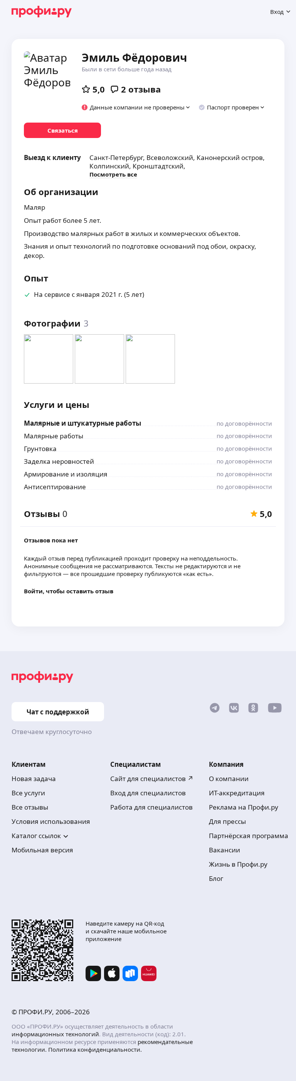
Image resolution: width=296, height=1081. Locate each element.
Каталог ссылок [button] (36, 835)
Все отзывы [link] (30, 807)
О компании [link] (229, 778)
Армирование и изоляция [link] (66, 474)
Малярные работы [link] (53, 435)
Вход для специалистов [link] (148, 792)
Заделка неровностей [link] (59, 461)
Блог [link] (216, 878)
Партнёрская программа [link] (248, 835)
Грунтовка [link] (40, 448)
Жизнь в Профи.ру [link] (238, 864)
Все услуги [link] (28, 792)
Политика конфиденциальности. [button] (95, 1049)
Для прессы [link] (227, 821)
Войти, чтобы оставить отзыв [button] (68, 591)
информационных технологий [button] (55, 1034)
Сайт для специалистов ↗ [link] (151, 778)
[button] (136, 107)
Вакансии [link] (224, 849)
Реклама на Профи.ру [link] (243, 807)
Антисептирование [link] (55, 486)
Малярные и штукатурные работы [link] (82, 423)
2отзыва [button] (141, 89)
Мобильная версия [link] (42, 849)
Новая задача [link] (34, 778)
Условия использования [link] (51, 821)
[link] (62, 130)
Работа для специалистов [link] (151, 807)
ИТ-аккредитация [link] (237, 792)
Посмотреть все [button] (113, 174)
